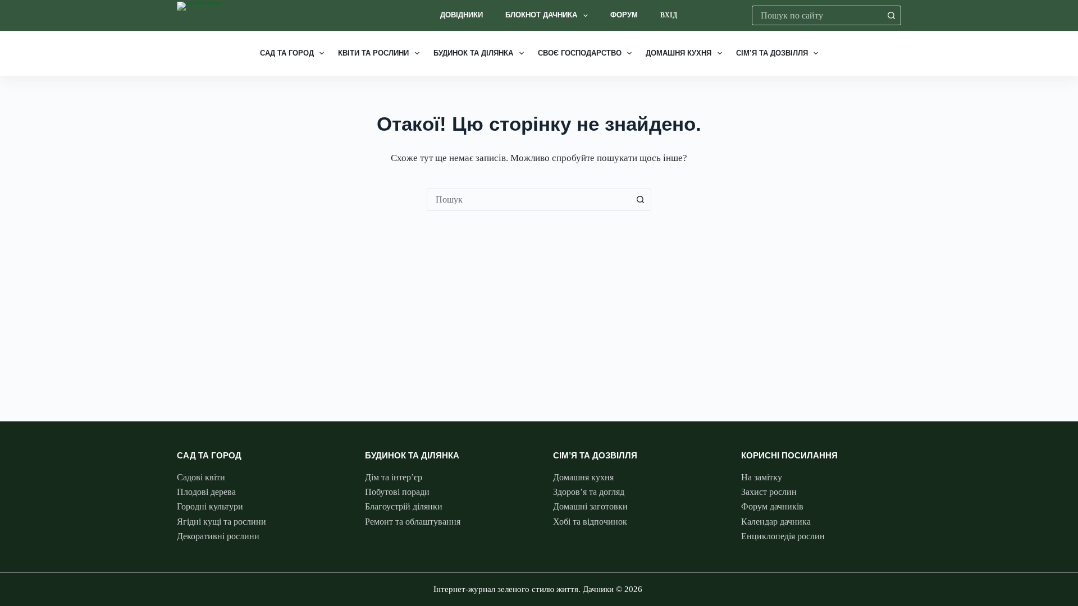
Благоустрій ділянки (403, 506)
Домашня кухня (678, 53)
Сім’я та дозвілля (772, 53)
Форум (624, 15)
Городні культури (210, 506)
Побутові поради (397, 492)
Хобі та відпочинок (590, 521)
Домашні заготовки (590, 506)
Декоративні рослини (218, 536)
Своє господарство (580, 53)
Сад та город (287, 53)
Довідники (461, 15)
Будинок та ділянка (473, 53)
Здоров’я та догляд (588, 492)
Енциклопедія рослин (783, 536)
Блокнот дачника (541, 15)
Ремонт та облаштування (412, 521)
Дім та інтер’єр (393, 477)
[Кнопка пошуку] (891, 15)
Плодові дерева (206, 492)
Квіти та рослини (373, 53)
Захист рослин (769, 492)
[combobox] (817, 15)
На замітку (761, 477)
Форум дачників (772, 506)
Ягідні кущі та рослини (221, 521)
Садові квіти (201, 477)
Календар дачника (776, 521)
